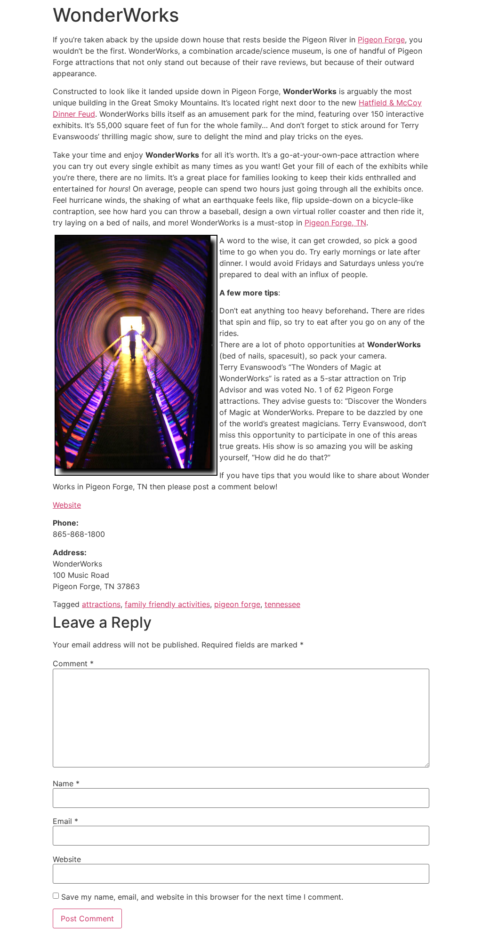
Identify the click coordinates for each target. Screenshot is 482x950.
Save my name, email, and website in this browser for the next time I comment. (202, 897)
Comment (73, 663)
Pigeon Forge (381, 39)
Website (67, 505)
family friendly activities (167, 604)
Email (65, 821)
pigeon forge (237, 604)
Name (66, 783)
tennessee (282, 604)
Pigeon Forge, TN (335, 222)
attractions (101, 604)
